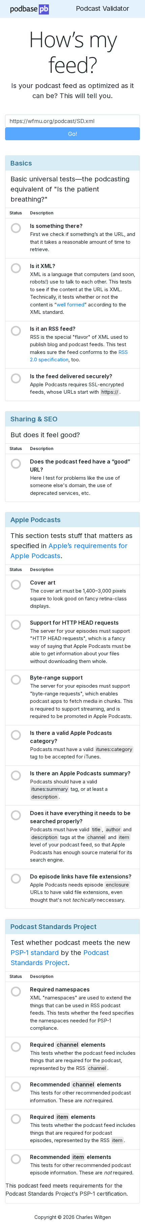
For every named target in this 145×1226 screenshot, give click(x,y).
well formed (70, 304)
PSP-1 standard (34, 953)
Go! (72, 133)
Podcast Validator (102, 8)
